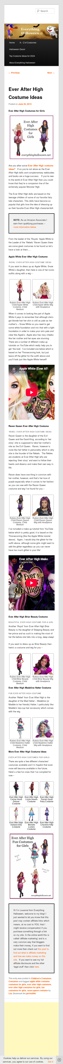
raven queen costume (37, 990)
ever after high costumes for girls (24, 987)
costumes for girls (17, 984)
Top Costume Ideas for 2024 (22, 55)
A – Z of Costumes (28, 42)
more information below (24, 227)
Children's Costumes (41, 978)
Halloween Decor (17, 49)
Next (50, 72)
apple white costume (40, 981)
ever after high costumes (39, 984)
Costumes (13, 981)
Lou (10, 993)
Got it (50, 1061)
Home (12, 42)
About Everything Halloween (22, 62)
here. (37, 966)
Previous (14, 72)
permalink (31, 993)
